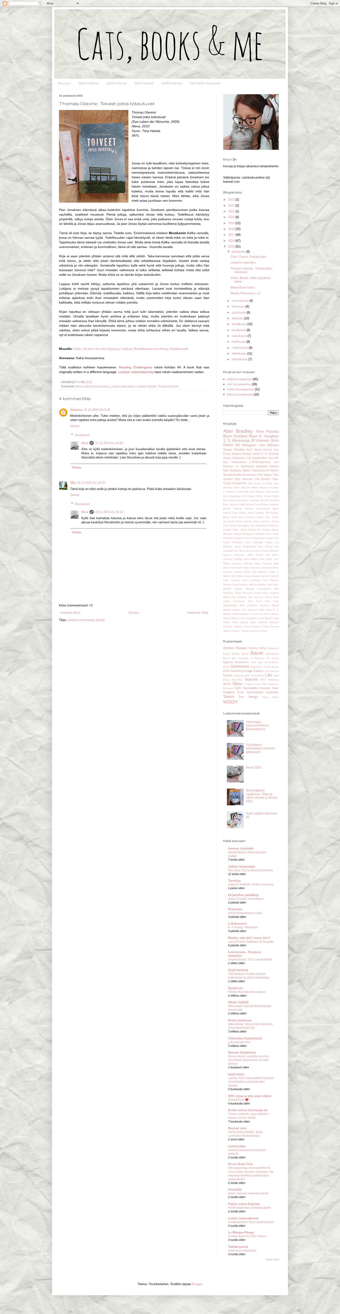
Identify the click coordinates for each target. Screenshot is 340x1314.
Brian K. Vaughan (264, 436)
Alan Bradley (238, 431)
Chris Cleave (239, 512)
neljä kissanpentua (239, 379)
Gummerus (240, 666)
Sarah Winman (231, 618)
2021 (231, 211)
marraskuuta (240, 300)
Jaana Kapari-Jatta (245, 546)
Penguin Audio (252, 684)
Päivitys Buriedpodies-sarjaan (247, 992)
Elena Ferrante (246, 517)
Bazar (256, 652)
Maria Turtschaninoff (256, 470)
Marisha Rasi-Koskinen (235, 584)
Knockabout (257, 675)
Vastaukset (82, 435)
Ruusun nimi (237, 1128)
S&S (238, 688)
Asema (253, 647)
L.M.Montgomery (260, 462)
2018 (231, 229)
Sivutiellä (234, 1189)
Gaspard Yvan (243, 538)
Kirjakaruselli (179, 349)
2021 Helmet (144, 83)
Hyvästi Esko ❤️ (238, 1099)
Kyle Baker (237, 576)
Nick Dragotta (239, 597)
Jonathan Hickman (242, 563)
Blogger (197, 1284)
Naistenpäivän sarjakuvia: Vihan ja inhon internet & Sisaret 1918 (261, 796)
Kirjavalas (235, 909)
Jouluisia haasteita (243, 262)
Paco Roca (255, 601)
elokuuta (238, 318)
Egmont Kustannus (236, 662)
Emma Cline (263, 517)
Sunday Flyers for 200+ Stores (247, 1236)
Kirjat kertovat (238, 970)
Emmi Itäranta (243, 521)
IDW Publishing (233, 670)
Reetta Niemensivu (245, 474)
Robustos (228, 688)
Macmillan (237, 679)
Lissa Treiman (231, 580)
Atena (79, 386)
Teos (241, 696)
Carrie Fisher (261, 504)
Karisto (227, 675)
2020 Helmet (171, 83)
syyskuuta (239, 312)
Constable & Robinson (251, 658)
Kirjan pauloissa (239, 1020)
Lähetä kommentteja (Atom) (86, 620)
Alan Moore (254, 483)
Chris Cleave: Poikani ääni (248, 256)
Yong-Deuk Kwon (258, 631)
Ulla (73, 482)
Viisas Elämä (270, 697)
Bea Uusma (229, 500)
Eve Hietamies (259, 525)
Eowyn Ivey (271, 449)
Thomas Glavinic (168, 386)
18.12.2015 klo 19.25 (91, 482)
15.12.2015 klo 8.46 (97, 409)
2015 (231, 246)
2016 (231, 240)
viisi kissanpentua (239, 384)
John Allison (251, 559)
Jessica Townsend (233, 555)
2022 (231, 205)
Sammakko (250, 688)
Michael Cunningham (258, 588)
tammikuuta (240, 359)
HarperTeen (256, 666)
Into (267, 671)
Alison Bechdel (241, 487)
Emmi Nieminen (261, 521)
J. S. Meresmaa (236, 440)
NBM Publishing (269, 679)
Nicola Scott (272, 597)
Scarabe (265, 688)
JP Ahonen (260, 440)
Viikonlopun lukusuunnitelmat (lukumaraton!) (257, 725)
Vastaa (74, 426)
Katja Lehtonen (251, 567)
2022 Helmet (116, 83)
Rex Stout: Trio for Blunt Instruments (250, 870)
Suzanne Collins (260, 626)
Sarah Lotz (257, 614)
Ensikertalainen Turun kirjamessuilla (251, 1222)
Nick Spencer (255, 597)
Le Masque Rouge (241, 1232)
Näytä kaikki (272, 1259)
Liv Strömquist (244, 466)
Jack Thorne (265, 546)
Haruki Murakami (233, 542)
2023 (231, 199)
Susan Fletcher (233, 449)
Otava (237, 684)
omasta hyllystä (146, 386)
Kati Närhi (237, 567)
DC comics (272, 658)
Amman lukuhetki (240, 848)
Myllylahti (251, 679)
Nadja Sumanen (244, 593)
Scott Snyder (265, 618)
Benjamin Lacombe (248, 500)
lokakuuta (239, 306)
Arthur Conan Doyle (267, 496)
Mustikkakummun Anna (151, 349)
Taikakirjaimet (238, 1246)
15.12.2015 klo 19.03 (109, 443)
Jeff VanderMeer (256, 457)
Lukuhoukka (237, 1146)
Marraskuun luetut (243, 287)
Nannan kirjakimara (242, 1052)
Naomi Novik (261, 593)
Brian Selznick (230, 504)
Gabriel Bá (254, 529)
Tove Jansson (244, 478)
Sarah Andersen (241, 614)
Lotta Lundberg (251, 580)
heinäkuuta (239, 324)
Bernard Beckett (270, 500)
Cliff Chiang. (272, 512)
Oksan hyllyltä (238, 1002)
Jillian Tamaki (255, 555)
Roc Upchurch (250, 609)
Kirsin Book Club (240, 1164)
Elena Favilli (230, 517)
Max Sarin (273, 584)
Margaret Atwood (267, 466)
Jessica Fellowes (270, 550)
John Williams (269, 445)
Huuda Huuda (271, 666)
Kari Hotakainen (234, 462)
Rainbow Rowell (269, 605)
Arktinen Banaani (235, 648)
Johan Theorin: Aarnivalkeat (245, 898)
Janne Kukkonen (234, 457)
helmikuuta (239, 353)
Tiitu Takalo (265, 474)
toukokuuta (239, 336)
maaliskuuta (240, 347)
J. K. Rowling (270, 453)
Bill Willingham (246, 445)
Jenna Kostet (253, 550)
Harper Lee (272, 538)
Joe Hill (274, 457)
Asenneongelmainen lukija (245, 913)
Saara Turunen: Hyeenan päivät (248, 1193)
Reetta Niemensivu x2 (245, 293)
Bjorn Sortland (235, 436)
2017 (231, 234)
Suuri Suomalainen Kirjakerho (258, 692)
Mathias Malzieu (258, 584)
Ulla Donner (262, 478)
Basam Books (240, 653)
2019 (231, 223)
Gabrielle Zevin (263, 534)
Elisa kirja (257, 662)
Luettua (126, 349)
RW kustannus (270, 684)
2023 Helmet (88, 83)
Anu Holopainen (232, 496)
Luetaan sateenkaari (122, 386)
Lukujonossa (237, 923)
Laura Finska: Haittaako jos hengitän (251, 941)
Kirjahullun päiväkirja (243, 895)
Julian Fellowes (263, 563)
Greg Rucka (258, 538)
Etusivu (64, 83)
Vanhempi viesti (197, 612)
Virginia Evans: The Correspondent (250, 959)
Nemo (227, 683)
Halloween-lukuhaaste (242, 1250)
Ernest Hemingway (240, 525)
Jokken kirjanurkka (241, 866)
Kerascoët (266, 567)
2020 (231, 217)
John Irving (265, 559)
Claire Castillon (256, 512)
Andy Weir (243, 491)
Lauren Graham (270, 576)
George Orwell (251, 453)
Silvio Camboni (258, 622)
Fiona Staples (232, 453)
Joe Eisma (272, 555)
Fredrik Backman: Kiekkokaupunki (249, 1207)
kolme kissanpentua (240, 389)
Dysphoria (235, 988)
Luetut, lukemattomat (243, 1218)
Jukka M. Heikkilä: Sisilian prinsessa (251, 884)
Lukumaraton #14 (239, 1042)
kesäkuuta (239, 330)
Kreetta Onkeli (242, 572)
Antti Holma (272, 491)
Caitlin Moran (246, 504)
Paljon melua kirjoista (244, 1204)
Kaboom (274, 671)
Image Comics (253, 671)
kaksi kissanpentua (96, 386)
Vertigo (253, 697)
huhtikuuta (239, 341)
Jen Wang (239, 550)
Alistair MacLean (260, 487)
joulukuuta (239, 251)
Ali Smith (267, 483)
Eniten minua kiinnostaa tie (247, 1110)
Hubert (269, 542)
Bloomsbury (272, 653)
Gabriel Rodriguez (244, 534)
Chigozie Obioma (243, 508)
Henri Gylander (254, 542)
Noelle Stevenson (234, 601)
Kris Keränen (259, 572)
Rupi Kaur (265, 609)
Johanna (76, 409)
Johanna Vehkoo (232, 559)
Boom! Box (229, 658)
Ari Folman (249, 496)
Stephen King (241, 626)
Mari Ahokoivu (232, 470)
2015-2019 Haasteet (205, 83)
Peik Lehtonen (248, 605)
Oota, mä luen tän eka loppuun (96, 349)
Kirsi (84, 443)
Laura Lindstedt (252, 576)
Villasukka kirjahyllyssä (245, 1038)
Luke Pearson (270, 580)
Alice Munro (254, 449)
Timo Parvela (267, 431)
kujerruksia (236, 1074)
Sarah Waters (271, 614)
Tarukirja (234, 880)
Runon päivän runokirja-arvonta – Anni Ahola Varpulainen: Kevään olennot (249, 1060)
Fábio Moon (239, 529)
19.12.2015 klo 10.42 (109, 512)
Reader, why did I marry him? (249, 938)
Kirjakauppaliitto (241, 675)
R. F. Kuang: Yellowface (243, 927)
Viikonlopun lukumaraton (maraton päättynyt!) (260, 748)
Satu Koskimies (248, 618)
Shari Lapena (240, 622)
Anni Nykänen (257, 491)
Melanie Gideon (233, 588)
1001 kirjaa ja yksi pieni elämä (249, 1096)
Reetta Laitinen (232, 609)
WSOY (230, 701)
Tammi (228, 697)
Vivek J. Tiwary (240, 631)
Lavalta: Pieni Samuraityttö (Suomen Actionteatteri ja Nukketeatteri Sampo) (251, 1081)
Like (268, 675)
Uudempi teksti (70, 612)
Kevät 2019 (253, 767)
